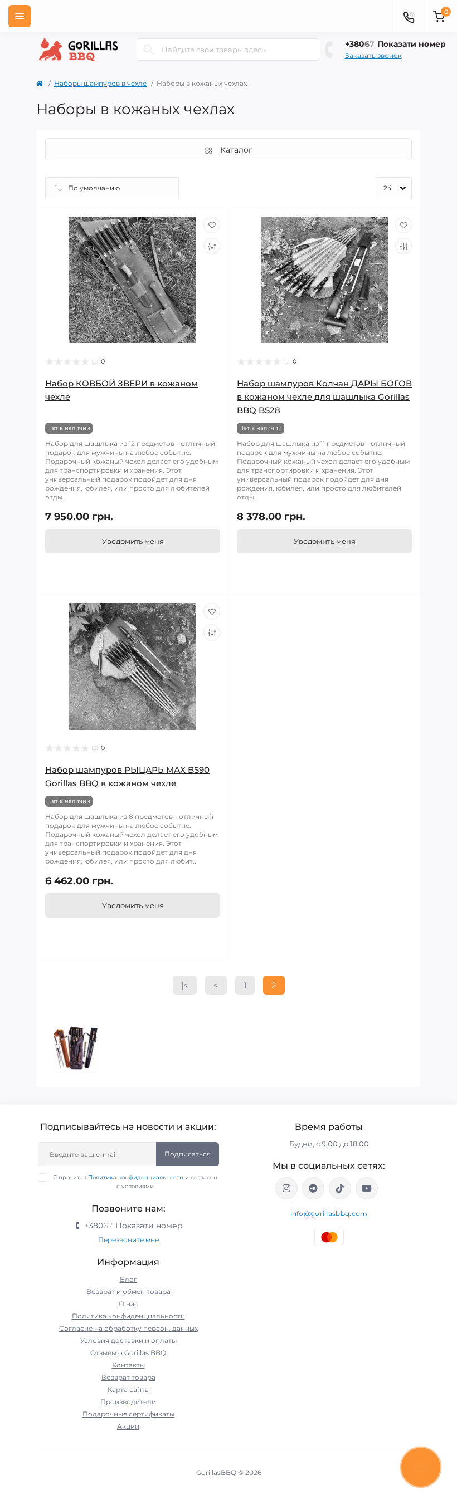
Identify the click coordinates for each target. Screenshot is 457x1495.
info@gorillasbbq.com (329, 1213)
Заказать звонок (373, 55)
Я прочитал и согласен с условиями (135, 1182)
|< (184, 985)
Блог (128, 1279)
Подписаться (187, 1154)
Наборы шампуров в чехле (100, 83)
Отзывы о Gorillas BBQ (128, 1353)
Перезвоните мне (128, 1240)
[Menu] (19, 16)
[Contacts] (408, 16)
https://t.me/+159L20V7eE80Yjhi (313, 1188)
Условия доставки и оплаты (128, 1340)
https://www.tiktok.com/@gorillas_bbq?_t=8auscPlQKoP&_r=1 (340, 1188)
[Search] (149, 49)
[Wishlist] (211, 225)
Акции (128, 1426)
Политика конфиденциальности (135, 1177)
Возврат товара (128, 1377)
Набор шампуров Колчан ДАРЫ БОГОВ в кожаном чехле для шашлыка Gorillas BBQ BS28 (324, 396)
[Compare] (211, 246)
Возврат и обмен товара (128, 1291)
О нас (128, 1304)
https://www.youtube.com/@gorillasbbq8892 (367, 1188)
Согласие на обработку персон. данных (128, 1328)
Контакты (128, 1365)
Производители (128, 1402)
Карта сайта (128, 1389)
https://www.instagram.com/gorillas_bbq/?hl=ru (286, 1188)
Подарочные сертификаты (128, 1414)
